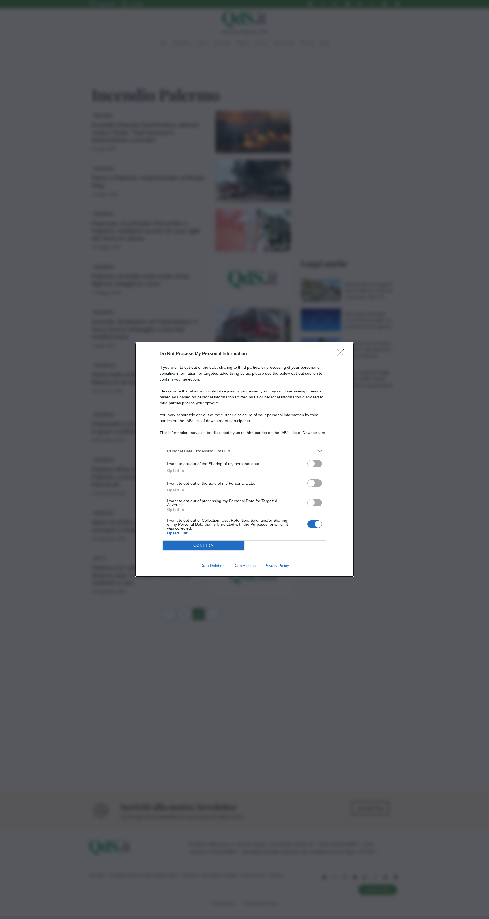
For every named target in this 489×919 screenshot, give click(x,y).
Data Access (244, 565)
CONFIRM (203, 545)
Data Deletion (212, 565)
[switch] (314, 463)
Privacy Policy (276, 565)
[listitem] (244, 451)
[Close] (342, 354)
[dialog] (244, 459)
